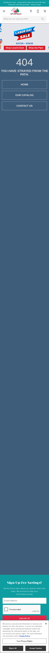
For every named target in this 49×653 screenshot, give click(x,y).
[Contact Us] (38, 11)
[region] (24, 636)
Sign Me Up (24, 618)
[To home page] (16, 11)
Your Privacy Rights (24, 641)
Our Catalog (24, 95)
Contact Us (24, 105)
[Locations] (31, 11)
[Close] (46, 623)
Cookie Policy (24, 636)
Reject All (13, 648)
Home (24, 84)
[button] (4, 11)
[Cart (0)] (45, 11)
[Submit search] (42, 19)
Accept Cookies (36, 648)
